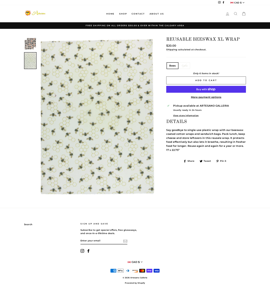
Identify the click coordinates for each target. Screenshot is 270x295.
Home (110, 13)
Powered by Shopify (135, 283)
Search (28, 224)
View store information (186, 115)
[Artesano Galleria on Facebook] (88, 251)
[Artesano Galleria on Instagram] (82, 251)
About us (157, 13)
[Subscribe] (125, 241)
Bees (172, 65)
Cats (185, 65)
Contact (138, 13)
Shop (123, 13)
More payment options (206, 97)
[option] (135, 25)
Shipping (171, 49)
